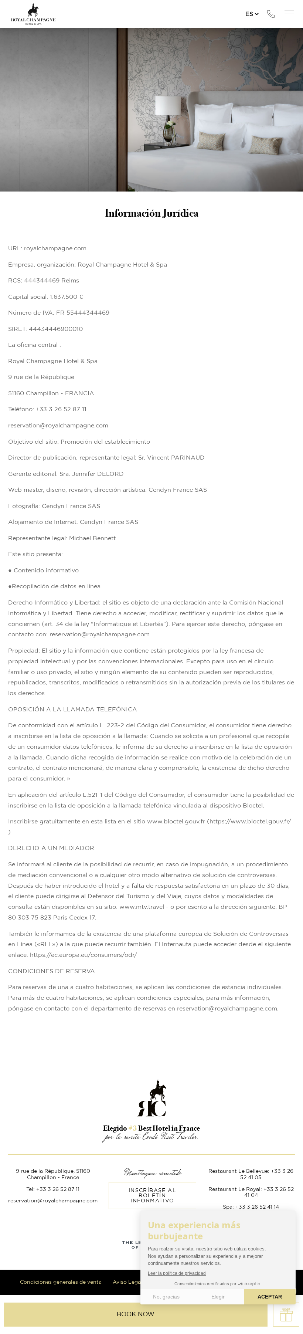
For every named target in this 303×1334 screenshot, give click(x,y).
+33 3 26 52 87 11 (270, 14)
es (249, 14)
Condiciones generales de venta (61, 1282)
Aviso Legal (127, 1282)
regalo (286, 1315)
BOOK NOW (135, 1314)
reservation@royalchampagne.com (53, 1200)
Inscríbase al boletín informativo (152, 1195)
